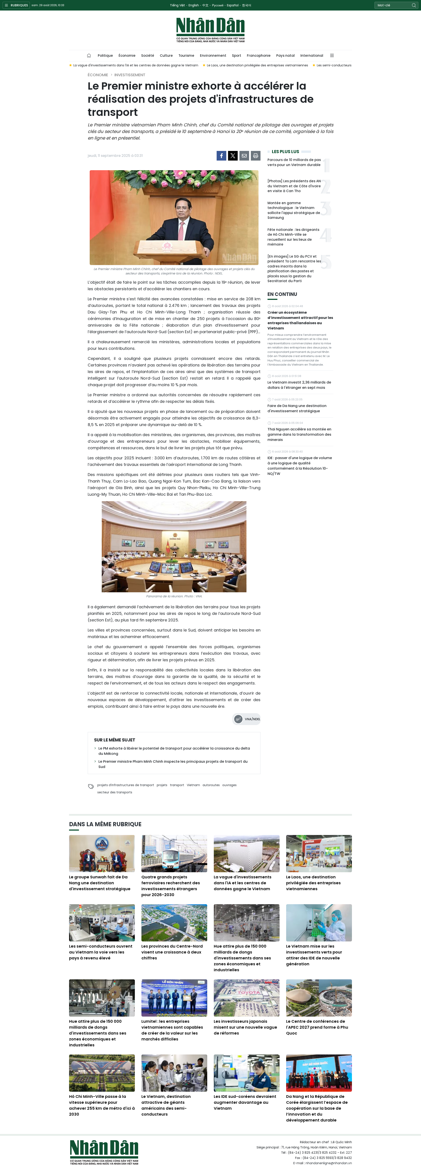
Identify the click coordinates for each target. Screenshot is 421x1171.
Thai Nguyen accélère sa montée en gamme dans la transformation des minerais (299, 434)
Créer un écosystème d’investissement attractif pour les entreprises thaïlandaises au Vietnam (300, 320)
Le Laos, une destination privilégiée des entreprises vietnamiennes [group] (257, 65)
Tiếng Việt (177, 5)
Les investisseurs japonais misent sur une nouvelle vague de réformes (245, 1027)
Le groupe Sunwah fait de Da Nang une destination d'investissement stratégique (99, 883)
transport (177, 785)
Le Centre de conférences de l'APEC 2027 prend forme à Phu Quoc (317, 1027)
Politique (105, 55)
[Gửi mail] (244, 156)
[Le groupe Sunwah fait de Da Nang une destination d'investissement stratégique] (102, 853)
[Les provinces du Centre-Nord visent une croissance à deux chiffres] (174, 922)
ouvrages (229, 785)
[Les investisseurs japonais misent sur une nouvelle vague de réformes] (247, 998)
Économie (127, 55)
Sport (236, 55)
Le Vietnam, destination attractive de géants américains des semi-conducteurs (166, 1105)
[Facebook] (221, 156)
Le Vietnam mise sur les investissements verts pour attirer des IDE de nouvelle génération (314, 955)
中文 (205, 5)
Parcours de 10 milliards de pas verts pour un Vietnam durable (294, 162)
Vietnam (193, 785)
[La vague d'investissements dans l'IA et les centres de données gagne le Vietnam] (247, 853)
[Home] (89, 55)
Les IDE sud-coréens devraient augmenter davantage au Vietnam (245, 1102)
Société (147, 55)
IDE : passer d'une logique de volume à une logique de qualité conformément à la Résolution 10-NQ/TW (300, 465)
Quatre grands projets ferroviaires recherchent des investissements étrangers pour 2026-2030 (170, 885)
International (311, 55)
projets (162, 785)
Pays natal (285, 55)
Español (233, 5)
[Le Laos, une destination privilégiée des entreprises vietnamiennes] (319, 853)
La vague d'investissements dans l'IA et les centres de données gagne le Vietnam (242, 883)
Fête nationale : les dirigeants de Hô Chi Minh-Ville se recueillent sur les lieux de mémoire (293, 237)
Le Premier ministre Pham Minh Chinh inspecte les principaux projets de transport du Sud (173, 764)
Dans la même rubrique (105, 824)
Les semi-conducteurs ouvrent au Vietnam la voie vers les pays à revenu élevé (100, 952)
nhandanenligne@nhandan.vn (329, 1163)
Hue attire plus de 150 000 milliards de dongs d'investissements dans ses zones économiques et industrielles (242, 958)
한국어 (246, 5)
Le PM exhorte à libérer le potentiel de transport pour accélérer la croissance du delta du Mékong (174, 751)
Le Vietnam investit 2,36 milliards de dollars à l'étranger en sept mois (299, 385)
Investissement (129, 75)
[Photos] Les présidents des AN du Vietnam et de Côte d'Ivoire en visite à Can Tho (294, 186)
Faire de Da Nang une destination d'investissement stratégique (297, 408)
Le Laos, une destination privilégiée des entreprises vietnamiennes (313, 883)
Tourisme (186, 55)
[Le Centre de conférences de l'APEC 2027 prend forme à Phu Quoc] (319, 998)
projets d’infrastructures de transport (125, 785)
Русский (217, 5)
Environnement (213, 55)
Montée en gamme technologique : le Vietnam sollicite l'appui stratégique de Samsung (294, 210)
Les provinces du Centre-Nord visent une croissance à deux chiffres (172, 952)
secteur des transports (114, 792)
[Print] (255, 156)
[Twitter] (233, 156)
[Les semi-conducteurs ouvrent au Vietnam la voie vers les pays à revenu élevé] (102, 922)
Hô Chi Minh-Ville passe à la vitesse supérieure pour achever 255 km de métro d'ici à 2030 (102, 1105)
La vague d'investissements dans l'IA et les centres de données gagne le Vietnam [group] (135, 65)
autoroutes (211, 785)
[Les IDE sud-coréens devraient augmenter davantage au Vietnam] (247, 1073)
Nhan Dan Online (210, 30)
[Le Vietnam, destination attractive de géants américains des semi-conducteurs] (174, 1073)
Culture (166, 55)
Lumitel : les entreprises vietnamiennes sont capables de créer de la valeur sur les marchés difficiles (172, 1030)
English (194, 5)
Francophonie (259, 55)
